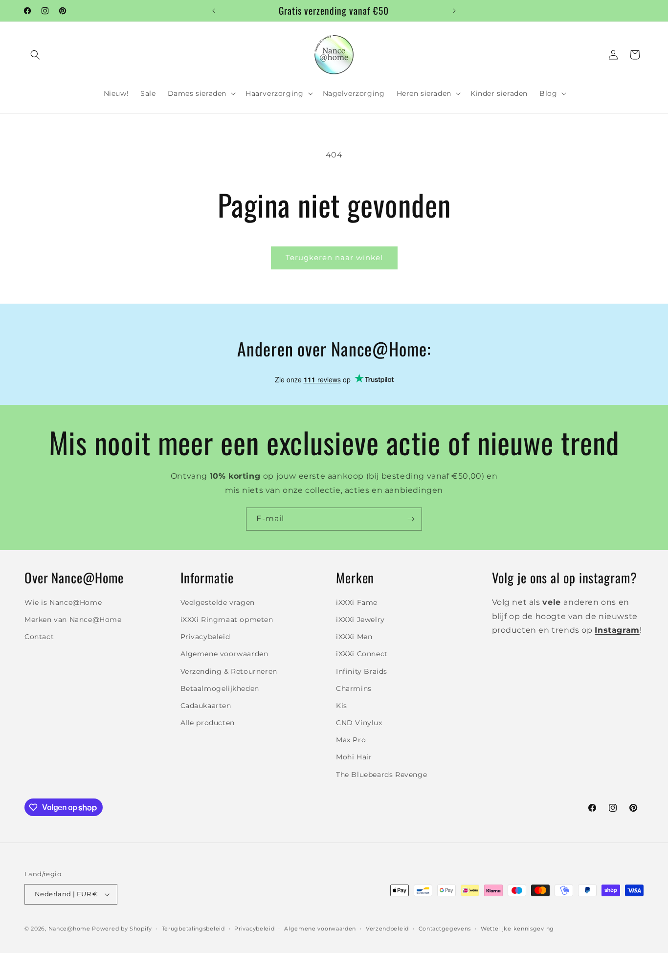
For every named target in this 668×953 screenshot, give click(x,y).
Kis (341, 705)
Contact (39, 636)
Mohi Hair (354, 757)
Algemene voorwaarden (224, 653)
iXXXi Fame (357, 602)
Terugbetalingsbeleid (193, 928)
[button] (35, 55)
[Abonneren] (411, 519)
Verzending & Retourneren (228, 670)
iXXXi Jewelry (360, 619)
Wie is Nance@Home (63, 602)
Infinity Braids (361, 670)
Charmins (354, 688)
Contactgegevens (445, 928)
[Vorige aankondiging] (213, 10)
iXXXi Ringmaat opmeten (226, 619)
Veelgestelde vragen (217, 602)
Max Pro (351, 739)
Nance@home (69, 928)
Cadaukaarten (205, 705)
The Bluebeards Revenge (381, 774)
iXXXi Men (354, 636)
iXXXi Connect (362, 653)
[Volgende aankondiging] (454, 10)
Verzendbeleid (387, 928)
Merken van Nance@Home (73, 619)
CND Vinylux (359, 722)
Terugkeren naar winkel (334, 257)
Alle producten (207, 722)
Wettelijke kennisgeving (517, 928)
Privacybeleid (205, 636)
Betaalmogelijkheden (219, 688)
